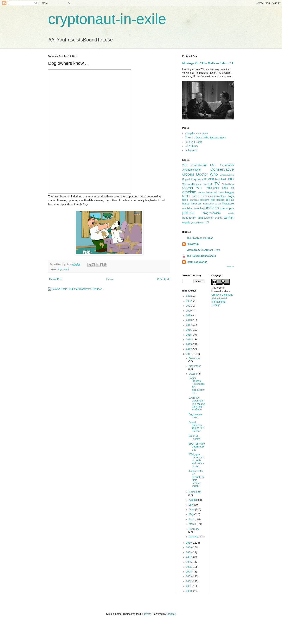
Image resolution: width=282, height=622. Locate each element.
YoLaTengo (212, 187)
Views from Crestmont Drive (203, 250)
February (194, 529)
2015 (189, 334)
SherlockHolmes (191, 184)
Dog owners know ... (195, 416)
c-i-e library (191, 146)
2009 (189, 547)
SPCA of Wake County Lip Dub (196, 446)
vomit (66, 269)
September (195, 492)
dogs (60, 269)
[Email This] (89, 265)
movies (212, 208)
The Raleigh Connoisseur (201, 256)
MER (211, 179)
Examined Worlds (197, 262)
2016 (189, 329)
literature (228, 203)
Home (109, 279)
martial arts (188, 208)
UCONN (187, 187)
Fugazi (186, 179)
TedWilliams (228, 184)
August (193, 499)
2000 (189, 591)
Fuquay (196, 179)
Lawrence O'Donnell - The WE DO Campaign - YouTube (196, 403)
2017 (189, 325)
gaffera (147, 614)
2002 (189, 581)
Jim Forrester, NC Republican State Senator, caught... (196, 478)
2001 (189, 586)
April (192, 519)
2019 (189, 315)
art (232, 187)
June (192, 509)
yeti (192, 222)
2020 (189, 310)
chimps (205, 196)
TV (217, 184)
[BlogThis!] (93, 265)
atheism (189, 192)
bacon (201, 192)
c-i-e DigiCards (193, 141)
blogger (229, 192)
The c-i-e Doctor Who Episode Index (205, 137)
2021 (189, 305)
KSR (204, 179)
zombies (199, 222)
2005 (189, 566)
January (194, 536)
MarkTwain (221, 179)
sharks (218, 217)
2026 (189, 296)
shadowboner (205, 217)
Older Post (163, 279)
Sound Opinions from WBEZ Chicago (196, 427)
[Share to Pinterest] (105, 265)
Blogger (171, 614)
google (220, 199)
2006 (189, 562)
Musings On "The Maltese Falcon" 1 (207, 63)
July (191, 504)
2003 (189, 576)
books (186, 196)
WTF (199, 187)
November (195, 366)
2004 (189, 571)
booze (195, 196)
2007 (189, 557)
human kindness (191, 203)
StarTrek (207, 184)
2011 (189, 354)
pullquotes (191, 150)
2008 (189, 552)
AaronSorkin (227, 165)
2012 (189, 349)
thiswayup (193, 244)
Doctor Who (207, 174)
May (191, 514)
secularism (189, 217)
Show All (230, 267)
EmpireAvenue (227, 175)
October (193, 373)
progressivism (212, 213)
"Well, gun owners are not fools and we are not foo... (196, 460)
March (193, 524)
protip (231, 213)
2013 (189, 344)
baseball (211, 192)
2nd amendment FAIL (199, 165)
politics (188, 212)
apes (225, 187)
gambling (194, 200)
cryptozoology (218, 196)
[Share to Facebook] (101, 265)
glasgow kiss (207, 199)
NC (231, 179)
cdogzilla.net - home (196, 133)
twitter (229, 217)
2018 (189, 320)
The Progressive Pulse (200, 238)
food (185, 199)
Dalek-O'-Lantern (194, 437)
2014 (189, 339)
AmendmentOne (191, 169)
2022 (189, 301)
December (195, 358)
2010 (189, 542)
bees (221, 192)
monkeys (200, 208)
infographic (208, 203)
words (186, 222)
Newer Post (55, 279)
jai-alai (218, 203)
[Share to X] (97, 265)
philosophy (227, 208)
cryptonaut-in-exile (107, 19)
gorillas (230, 199)
